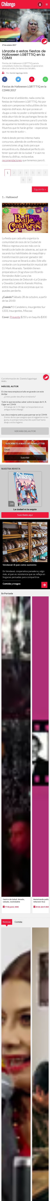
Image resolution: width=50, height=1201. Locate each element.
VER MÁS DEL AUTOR (25, 431)
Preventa (15, 317)
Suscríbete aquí (25, 515)
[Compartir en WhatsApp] (45, 79)
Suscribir (25, 457)
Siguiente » (40, 189)
